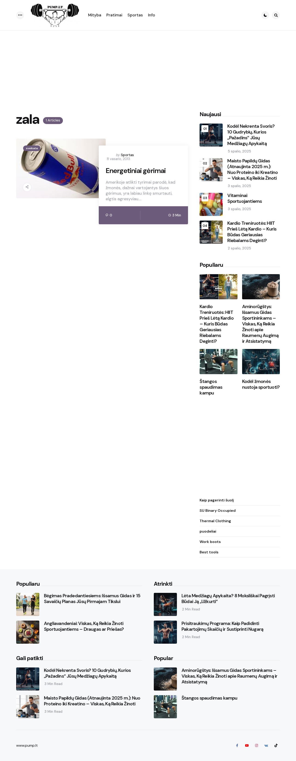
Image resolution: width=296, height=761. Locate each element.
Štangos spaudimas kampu (211, 387)
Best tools (209, 552)
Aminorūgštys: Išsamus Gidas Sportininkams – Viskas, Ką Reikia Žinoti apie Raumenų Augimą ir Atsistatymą (260, 324)
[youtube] (247, 745)
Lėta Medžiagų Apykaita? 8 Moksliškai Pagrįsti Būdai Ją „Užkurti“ (228, 598)
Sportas (127, 155)
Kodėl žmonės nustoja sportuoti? (261, 384)
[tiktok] (276, 745)
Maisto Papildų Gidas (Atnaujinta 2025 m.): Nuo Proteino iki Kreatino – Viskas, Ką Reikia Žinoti (252, 169)
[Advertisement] (148, 65)
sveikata (32, 148)
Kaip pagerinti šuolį (217, 500)
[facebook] (237, 745)
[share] (27, 187)
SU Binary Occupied (218, 510)
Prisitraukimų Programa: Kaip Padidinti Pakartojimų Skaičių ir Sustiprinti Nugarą (222, 626)
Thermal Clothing (215, 521)
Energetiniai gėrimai (136, 170)
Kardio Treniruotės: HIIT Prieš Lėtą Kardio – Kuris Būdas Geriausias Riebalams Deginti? (251, 232)
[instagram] (256, 745)
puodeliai (208, 531)
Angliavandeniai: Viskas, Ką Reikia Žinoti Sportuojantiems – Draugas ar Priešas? (84, 626)
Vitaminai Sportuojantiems (244, 198)
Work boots (210, 542)
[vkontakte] (266, 745)
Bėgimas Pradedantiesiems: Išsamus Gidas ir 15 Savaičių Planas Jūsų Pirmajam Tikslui (92, 598)
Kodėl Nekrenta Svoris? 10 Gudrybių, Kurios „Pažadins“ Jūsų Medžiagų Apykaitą (250, 135)
